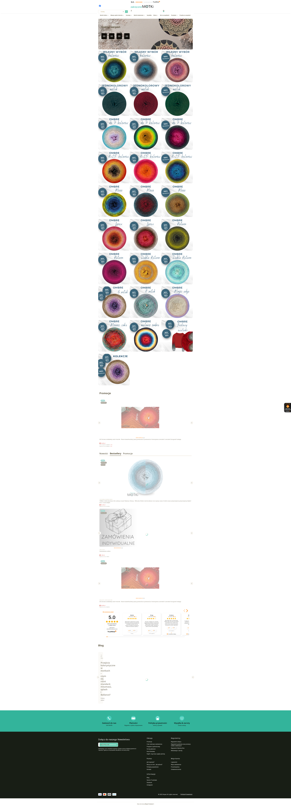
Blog (148, 777)
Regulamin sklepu (176, 742)
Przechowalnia (175, 767)
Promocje (149, 742)
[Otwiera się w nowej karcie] (100, 6)
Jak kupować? (150, 762)
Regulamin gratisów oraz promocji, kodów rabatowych (181, 745)
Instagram (150, 785)
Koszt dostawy (151, 751)
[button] (126, 11)
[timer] (145, 34)
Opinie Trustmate (152, 780)
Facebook (149, 782)
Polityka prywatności (153, 767)
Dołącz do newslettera (108, 745)
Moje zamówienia (176, 764)
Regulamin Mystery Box (177, 748)
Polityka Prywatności (186, 794)
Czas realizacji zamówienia (154, 744)
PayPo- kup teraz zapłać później (156, 754)
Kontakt (149, 769)
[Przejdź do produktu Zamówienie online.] (118, 528)
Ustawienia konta (176, 769)
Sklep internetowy (145, 804)
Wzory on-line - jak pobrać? (154, 764)
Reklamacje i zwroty (176, 750)
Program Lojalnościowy (153, 746)
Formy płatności (151, 749)
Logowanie (174, 762)
